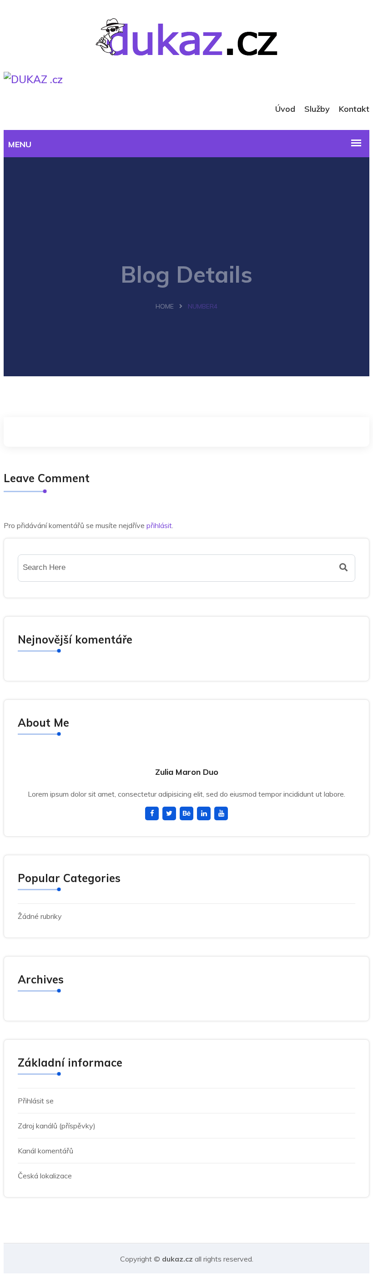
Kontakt (354, 109)
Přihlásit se (36, 1100)
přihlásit (159, 525)
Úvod (285, 109)
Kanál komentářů (45, 1150)
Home (165, 306)
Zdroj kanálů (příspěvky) (57, 1125)
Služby (317, 109)
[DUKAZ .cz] (186, 20)
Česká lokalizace (45, 1175)
